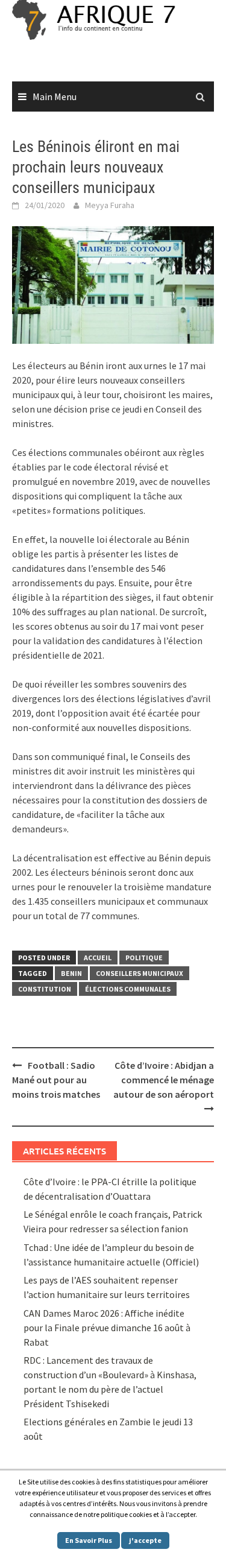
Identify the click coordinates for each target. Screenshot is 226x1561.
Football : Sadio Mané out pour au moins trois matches (56, 1079)
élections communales (128, 988)
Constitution (44, 988)
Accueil (97, 957)
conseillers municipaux (139, 973)
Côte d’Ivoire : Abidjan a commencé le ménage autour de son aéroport (163, 1079)
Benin (71, 973)
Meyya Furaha (109, 205)
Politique (144, 957)
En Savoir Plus (88, 1540)
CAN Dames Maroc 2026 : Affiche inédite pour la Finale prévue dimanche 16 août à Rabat (107, 1327)
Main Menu (55, 96)
